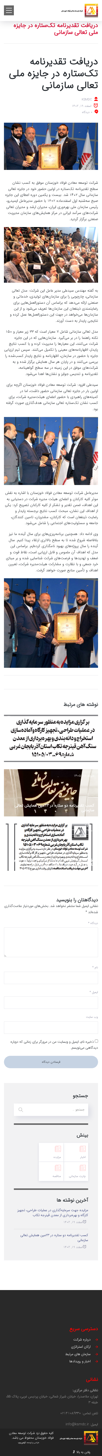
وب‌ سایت (92, 1017)
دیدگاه (93, 923)
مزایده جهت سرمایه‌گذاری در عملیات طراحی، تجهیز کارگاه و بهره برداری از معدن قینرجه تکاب (53, 862)
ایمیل (94, 992)
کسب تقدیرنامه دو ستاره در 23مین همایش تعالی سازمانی (54, 807)
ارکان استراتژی (81, 1346)
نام (95, 967)
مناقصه (56, 1176)
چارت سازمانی (77, 1176)
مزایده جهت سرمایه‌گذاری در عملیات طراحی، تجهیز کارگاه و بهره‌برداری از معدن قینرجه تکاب (53, 753)
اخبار (83, 1157)
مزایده (57, 1157)
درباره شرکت (82, 1339)
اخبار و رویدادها (80, 1361)
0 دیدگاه (87, 112)
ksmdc (87, 99)
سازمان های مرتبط (78, 1354)
